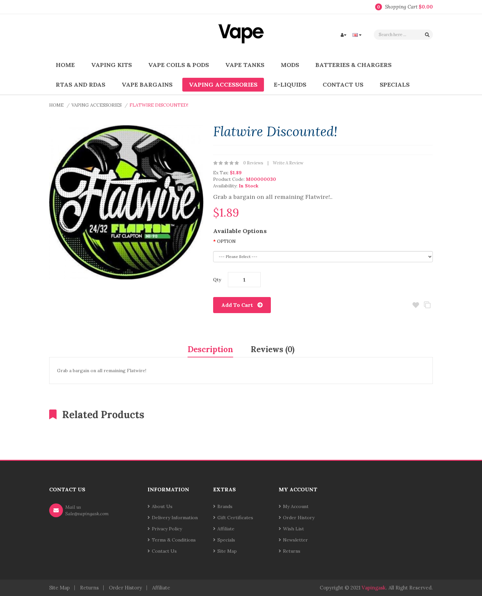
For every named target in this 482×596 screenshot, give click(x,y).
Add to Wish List (415, 305)
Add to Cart (237, 305)
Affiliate (225, 529)
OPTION (226, 241)
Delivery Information (175, 518)
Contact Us (164, 551)
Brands (224, 506)
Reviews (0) (272, 349)
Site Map (227, 551)
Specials (226, 540)
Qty (217, 280)
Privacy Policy (167, 529)
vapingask (374, 588)
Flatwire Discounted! (159, 105)
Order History (298, 518)
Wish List (293, 529)
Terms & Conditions (174, 540)
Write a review (288, 163)
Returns (291, 551)
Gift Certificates (235, 518)
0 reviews (253, 163)
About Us (162, 506)
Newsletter (295, 540)
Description (210, 349)
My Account (296, 506)
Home (56, 105)
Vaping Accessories (96, 105)
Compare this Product (427, 305)
